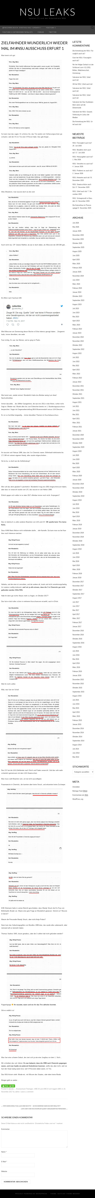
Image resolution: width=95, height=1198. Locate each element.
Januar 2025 (76, 272)
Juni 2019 (75, 508)
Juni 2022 (75, 361)
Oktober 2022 (77, 345)
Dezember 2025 (78, 235)
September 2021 (78, 398)
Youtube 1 (51, 27)
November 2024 (78, 276)
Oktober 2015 (77, 688)
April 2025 (76, 259)
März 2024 (76, 284)
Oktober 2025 (77, 243)
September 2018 (78, 545)
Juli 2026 (75, 223)
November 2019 (78, 488)
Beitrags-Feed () (79, 791)
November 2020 (78, 439)
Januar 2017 (76, 626)
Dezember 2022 (78, 337)
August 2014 (77, 745)
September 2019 (78, 496)
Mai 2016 (75, 659)
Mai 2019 (75, 512)
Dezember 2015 (78, 679)
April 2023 (76, 321)
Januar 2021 (76, 431)
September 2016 (78, 643)
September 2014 (78, 741)
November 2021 (78, 390)
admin (17, 1092)
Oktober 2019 (77, 492)
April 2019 (76, 516)
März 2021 (76, 423)
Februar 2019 (77, 524)
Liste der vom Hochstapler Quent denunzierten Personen (44, 1109)
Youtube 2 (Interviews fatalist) (17, 32)
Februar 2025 (77, 268)
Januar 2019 (76, 529)
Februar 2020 (77, 476)
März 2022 (76, 374)
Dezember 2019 (78, 484)
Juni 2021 (75, 410)
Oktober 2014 (77, 737)
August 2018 (77, 549)
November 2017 (78, 586)
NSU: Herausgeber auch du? (82, 157)
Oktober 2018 (77, 541)
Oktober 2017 (77, 590)
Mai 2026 (75, 227)
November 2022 (78, 341)
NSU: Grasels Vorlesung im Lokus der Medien (82, 114)
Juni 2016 (75, 655)
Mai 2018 (75, 561)
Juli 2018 (75, 553)
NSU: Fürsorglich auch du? (82, 143)
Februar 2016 (77, 671)
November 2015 (78, 684)
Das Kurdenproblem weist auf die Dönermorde (83, 105)
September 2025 (78, 247)
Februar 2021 (77, 427)
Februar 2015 (77, 720)
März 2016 (76, 667)
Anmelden (76, 787)
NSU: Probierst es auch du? (82, 170)
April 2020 (76, 467)
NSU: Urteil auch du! (85, 84)
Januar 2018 (76, 577)
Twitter (53, 32)
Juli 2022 (75, 357)
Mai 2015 (75, 708)
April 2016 (76, 663)
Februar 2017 (77, 622)
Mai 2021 (75, 414)
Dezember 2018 (78, 533)
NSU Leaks (47, 12)
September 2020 (78, 447)
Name (4, 1152)
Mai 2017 (75, 610)
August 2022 (77, 353)
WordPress (41, 1193)
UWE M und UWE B (41, 1089)
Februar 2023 (77, 329)
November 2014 (78, 732)
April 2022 (76, 370)
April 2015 (76, 712)
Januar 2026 (76, 231)
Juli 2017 (75, 602)
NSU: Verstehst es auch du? (82, 164)
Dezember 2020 (78, 435)
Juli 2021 (75, 406)
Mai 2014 (75, 757)
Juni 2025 (75, 255)
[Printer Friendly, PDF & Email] (8, 1086)
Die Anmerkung (77, 51)
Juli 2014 (75, 749)
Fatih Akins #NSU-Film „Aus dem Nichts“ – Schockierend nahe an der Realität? (31, 1106)
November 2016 (78, 635)
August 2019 (77, 500)
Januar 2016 (76, 675)
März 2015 (76, 716)
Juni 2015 (75, 704)
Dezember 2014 (78, 728)
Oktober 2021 (77, 394)
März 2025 (76, 264)
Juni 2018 (75, 557)
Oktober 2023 (77, 296)
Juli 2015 (75, 700)
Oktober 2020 (77, 443)
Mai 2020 (75, 463)
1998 (59, 1089)
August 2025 (77, 251)
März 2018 (76, 569)
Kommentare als (80, 795)
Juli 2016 (75, 651)
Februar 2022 (77, 378)
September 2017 (78, 594)
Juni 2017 (75, 606)
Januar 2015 (76, 724)
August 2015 (77, 696)
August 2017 (77, 598)
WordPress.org (77, 799)
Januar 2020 (76, 480)
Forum (41, 32)
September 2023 (78, 300)
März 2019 (76, 520)
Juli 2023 (75, 308)
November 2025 (78, 239)
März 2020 (76, 471)
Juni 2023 (75, 312)
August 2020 (77, 451)
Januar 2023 (76, 333)
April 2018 (76, 565)
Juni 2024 (75, 280)
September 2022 (78, 349)
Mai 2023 (75, 317)
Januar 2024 (76, 292)
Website (4, 1171)
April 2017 (76, 614)
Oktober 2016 (77, 639)
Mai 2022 (75, 365)
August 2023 (77, 304)
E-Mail (4, 1162)
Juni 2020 (75, 459)
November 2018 (78, 537)
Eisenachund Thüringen (24, 1089)
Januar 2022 (76, 382)
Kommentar (5, 1129)
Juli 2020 (75, 455)
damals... (12, 1089)
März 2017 (76, 618)
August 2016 (77, 647)
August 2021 (77, 402)
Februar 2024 (77, 288)
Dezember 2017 (78, 582)
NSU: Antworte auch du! (81, 177)
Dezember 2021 (78, 386)
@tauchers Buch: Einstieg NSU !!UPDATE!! (21, 27)
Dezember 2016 (78, 630)
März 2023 (76, 325)
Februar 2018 (77, 573)
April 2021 (76, 418)
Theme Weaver (73, 1193)
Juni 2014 (75, 753)
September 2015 (78, 692)
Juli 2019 (75, 504)
